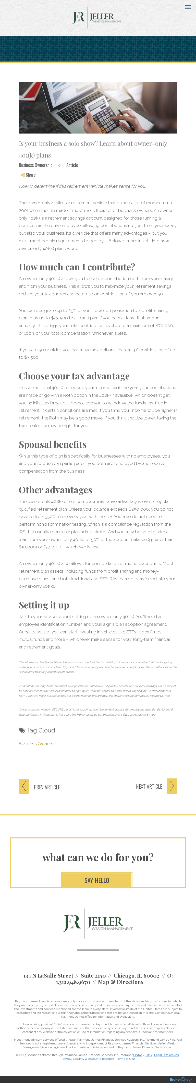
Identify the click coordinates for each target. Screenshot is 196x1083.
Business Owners (36, 743)
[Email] (27, 201)
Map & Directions (120, 981)
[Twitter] (27, 189)
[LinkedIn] (27, 195)
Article (72, 165)
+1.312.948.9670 (71, 981)
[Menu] (184, 6)
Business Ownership (36, 165)
